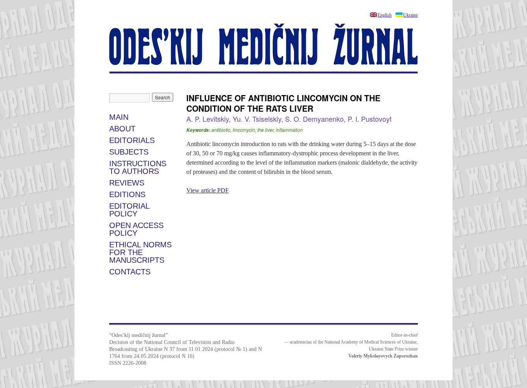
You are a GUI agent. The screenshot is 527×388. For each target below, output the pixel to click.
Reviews (126, 183)
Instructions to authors (137, 167)
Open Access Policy (136, 229)
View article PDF (207, 190)
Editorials (132, 140)
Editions (127, 194)
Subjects (129, 152)
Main (118, 117)
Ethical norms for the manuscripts (140, 252)
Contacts (129, 271)
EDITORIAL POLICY (129, 210)
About (122, 128)
